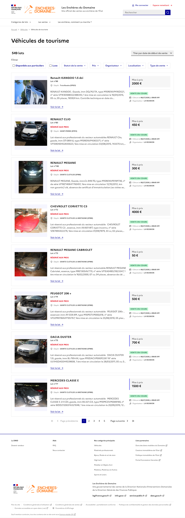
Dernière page (133, 421)
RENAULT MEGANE (63, 163)
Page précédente (69, 421)
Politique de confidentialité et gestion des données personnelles (144, 505)
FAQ (54, 445)
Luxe (54, 65)
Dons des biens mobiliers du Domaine (150, 445)
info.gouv (119, 495)
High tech (98, 460)
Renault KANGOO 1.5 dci (66, 78)
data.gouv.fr (156, 495)
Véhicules (24, 29)
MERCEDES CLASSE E (64, 380)
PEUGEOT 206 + (60, 293)
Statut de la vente (73, 65)
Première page (52, 421)
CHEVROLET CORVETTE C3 (68, 206)
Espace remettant (161, 5)
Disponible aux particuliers (30, 65)
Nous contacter (59, 450)
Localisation (134, 65)
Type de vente (157, 65)
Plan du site (15, 505)
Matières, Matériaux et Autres (105, 470)
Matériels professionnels (103, 450)
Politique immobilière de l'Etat (147, 455)
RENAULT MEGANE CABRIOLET (71, 250)
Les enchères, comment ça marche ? (75, 22)
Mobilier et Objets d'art (103, 465)
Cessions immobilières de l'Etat (148, 450)
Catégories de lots (19, 22)
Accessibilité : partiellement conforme (101, 505)
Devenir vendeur (17, 445)
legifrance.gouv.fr (100, 495)
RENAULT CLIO (60, 119)
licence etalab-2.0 (66, 514)
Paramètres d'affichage (65, 508)
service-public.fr (137, 495)
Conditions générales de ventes (67, 505)
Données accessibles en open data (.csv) (30, 508)
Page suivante (118, 421)
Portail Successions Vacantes (147, 460)
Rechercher (168, 12)
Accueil (14, 29)
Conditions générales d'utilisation (36, 505)
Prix (94, 65)
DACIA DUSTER (60, 337)
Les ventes (43, 22)
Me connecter (141, 5)
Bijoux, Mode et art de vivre (104, 455)
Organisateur (112, 65)
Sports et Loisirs (100, 475)
